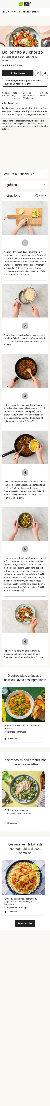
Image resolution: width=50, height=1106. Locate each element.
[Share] (45, 73)
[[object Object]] (38, 73)
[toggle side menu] (3, 4)
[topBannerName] (25, 20)
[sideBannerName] (25, 150)
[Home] (3, 12)
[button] (25, 185)
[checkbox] (3, 65)
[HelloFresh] (25, 4)
